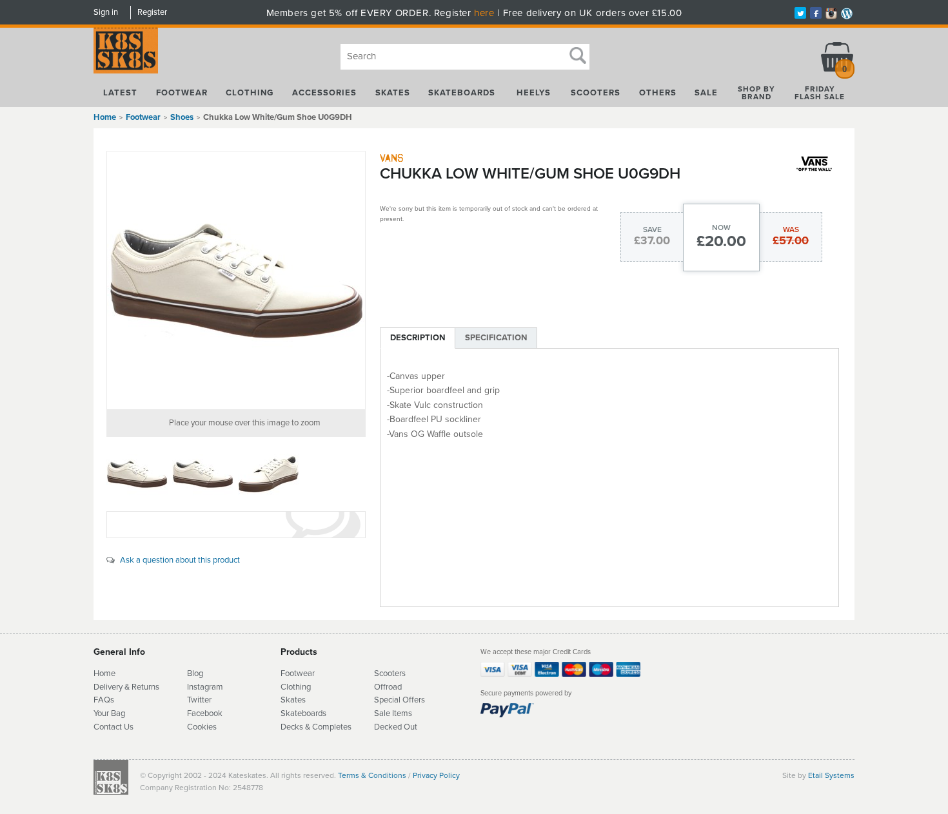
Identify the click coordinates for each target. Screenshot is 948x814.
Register (152, 12)
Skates (392, 93)
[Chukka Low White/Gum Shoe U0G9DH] (236, 280)
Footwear (182, 93)
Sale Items (393, 713)
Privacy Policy (436, 775)
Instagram (205, 687)
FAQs (104, 700)
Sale (706, 93)
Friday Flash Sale (820, 92)
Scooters (595, 93)
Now (721, 227)
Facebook (204, 713)
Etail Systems (831, 775)
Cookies (202, 727)
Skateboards (461, 93)
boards (314, 713)
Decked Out (395, 727)
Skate (291, 713)
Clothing (249, 93)
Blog (195, 673)
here (484, 13)
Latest (120, 93)
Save (652, 229)
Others (657, 93)
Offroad (388, 687)
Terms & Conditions (372, 775)
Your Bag (109, 713)
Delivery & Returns (126, 687)
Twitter (199, 700)
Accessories (324, 93)
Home (105, 117)
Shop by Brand (756, 92)
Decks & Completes (316, 727)
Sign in (106, 12)
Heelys (534, 93)
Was (791, 229)
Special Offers (399, 700)
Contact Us (113, 727)
